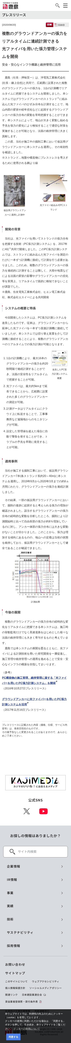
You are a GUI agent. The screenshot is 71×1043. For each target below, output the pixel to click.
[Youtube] (43, 811)
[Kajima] (10, 5)
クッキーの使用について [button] (26, 1028)
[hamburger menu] (65, 5)
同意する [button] (13, 1036)
